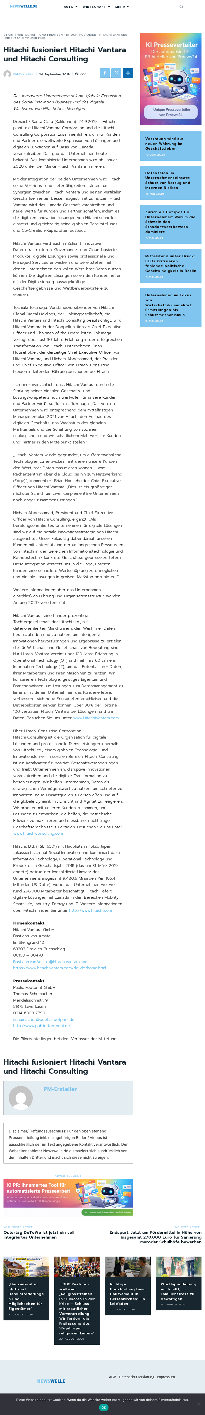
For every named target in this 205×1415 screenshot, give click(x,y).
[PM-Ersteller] (8, 74)
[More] (128, 73)
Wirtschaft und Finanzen (40, 35)
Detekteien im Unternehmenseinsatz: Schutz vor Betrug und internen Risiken (167, 180)
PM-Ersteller (23, 74)
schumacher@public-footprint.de (43, 1020)
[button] (181, 7)
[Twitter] (116, 73)
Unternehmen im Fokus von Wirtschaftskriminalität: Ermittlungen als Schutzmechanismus (168, 305)
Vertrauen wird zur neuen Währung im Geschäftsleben (164, 143)
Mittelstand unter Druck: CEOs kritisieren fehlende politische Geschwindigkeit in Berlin (170, 264)
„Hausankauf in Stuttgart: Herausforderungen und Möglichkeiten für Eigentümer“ (26, 1296)
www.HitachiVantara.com (96, 718)
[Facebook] (105, 73)
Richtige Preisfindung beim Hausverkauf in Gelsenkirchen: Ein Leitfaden (128, 1294)
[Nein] (198, 1404)
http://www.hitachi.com (90, 910)
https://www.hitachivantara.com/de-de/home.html (59, 968)
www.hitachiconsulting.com (38, 833)
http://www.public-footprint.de (41, 1026)
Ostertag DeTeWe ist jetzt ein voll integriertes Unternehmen (39, 1235)
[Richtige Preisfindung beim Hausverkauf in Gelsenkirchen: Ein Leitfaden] (128, 1267)
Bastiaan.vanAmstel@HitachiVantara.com (50, 962)
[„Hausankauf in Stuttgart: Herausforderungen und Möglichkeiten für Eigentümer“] (26, 1267)
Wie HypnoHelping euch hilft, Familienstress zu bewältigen (178, 1292)
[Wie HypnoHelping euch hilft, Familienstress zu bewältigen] (179, 1267)
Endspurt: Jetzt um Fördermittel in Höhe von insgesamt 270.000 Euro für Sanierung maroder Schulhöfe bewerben (156, 1237)
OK (104, 1407)
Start (9, 35)
